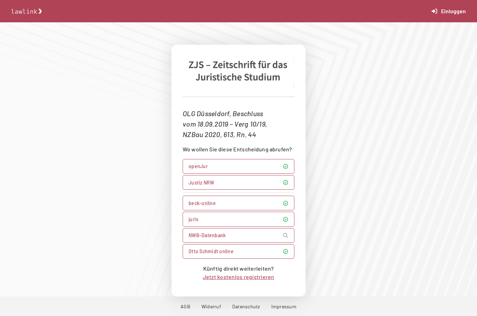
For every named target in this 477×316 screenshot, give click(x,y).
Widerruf (211, 306)
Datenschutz (246, 306)
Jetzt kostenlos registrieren (238, 276)
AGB (185, 306)
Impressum (283, 306)
